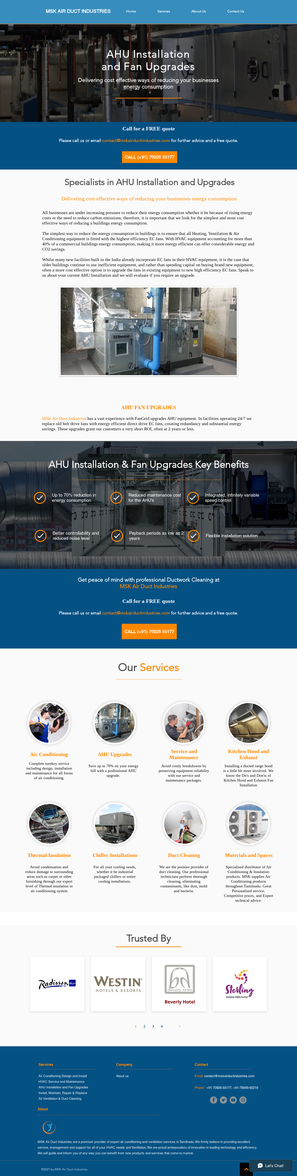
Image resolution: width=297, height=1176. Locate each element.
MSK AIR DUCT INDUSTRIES (78, 11)
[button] (164, 11)
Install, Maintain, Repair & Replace (62, 1093)
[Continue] (246, 1169)
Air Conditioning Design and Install (62, 1076)
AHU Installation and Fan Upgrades (63, 1087)
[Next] (179, 1026)
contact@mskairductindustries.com (136, 140)
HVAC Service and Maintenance (61, 1081)
